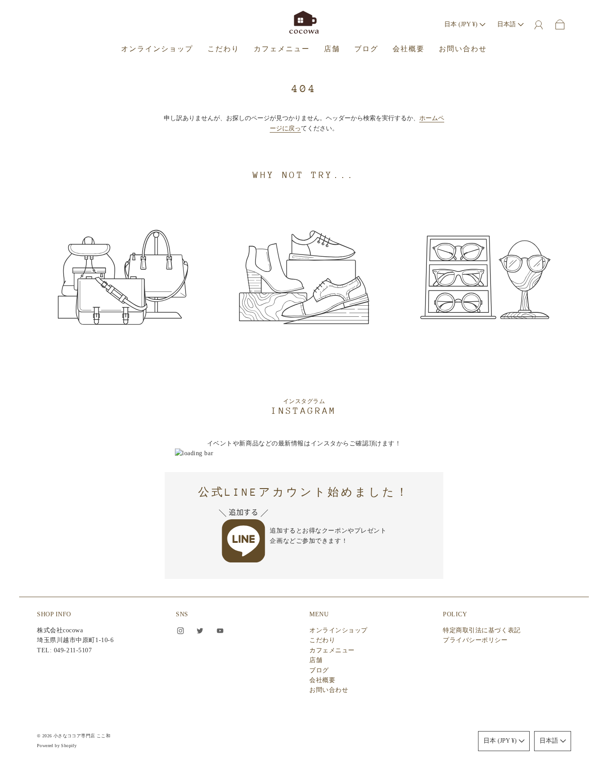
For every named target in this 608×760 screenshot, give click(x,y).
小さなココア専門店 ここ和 (81, 735)
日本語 (507, 24)
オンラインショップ (157, 49)
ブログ (366, 49)
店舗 (332, 49)
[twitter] (200, 631)
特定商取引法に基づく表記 (482, 630)
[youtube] (220, 631)
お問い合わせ (463, 49)
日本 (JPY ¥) (461, 24)
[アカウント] (538, 24)
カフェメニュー (282, 49)
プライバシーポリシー (475, 640)
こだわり (223, 49)
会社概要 (409, 49)
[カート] (560, 24)
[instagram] (180, 631)
